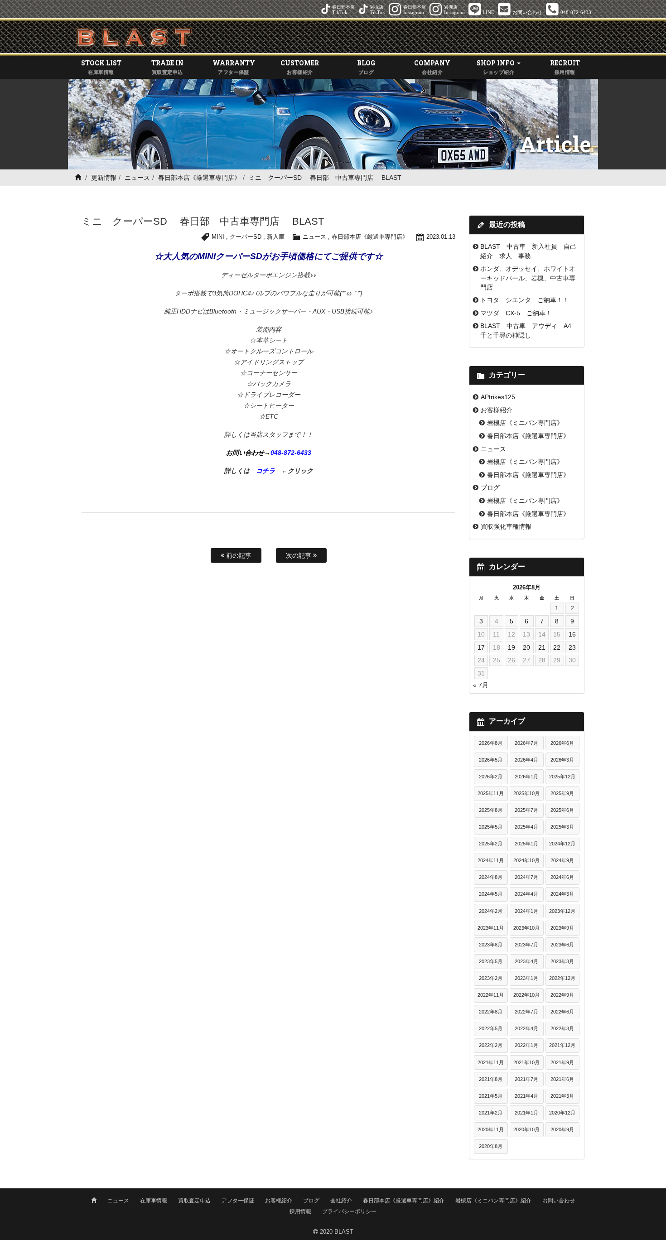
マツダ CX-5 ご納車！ (516, 313)
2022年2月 (490, 1045)
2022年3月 (562, 1028)
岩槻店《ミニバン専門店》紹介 (493, 1200)
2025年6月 (562, 810)
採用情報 (300, 1211)
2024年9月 (562, 860)
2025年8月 (490, 810)
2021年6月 (562, 1079)
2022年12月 (562, 978)
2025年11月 (491, 793)
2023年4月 (526, 961)
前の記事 (237, 555)
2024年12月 (562, 843)
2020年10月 (526, 1129)
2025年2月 (490, 843)
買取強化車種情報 (506, 526)
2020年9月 (562, 1129)
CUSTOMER (299, 66)
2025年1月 (526, 843)
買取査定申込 (194, 1200)
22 (556, 647)
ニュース (137, 177)
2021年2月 (490, 1112)
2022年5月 (490, 1028)
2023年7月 (526, 944)
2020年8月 (490, 1146)
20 (526, 647)
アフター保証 (238, 1200)
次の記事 (299, 555)
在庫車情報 (153, 1200)
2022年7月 (526, 1011)
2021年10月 (526, 1062)
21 (541, 647)
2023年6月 (562, 944)
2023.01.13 (440, 236)
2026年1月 (526, 776)
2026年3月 (562, 759)
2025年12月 (562, 776)
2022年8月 (490, 1011)
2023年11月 (491, 928)
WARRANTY (233, 66)
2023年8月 (490, 944)
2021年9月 (562, 1062)
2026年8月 (490, 743)
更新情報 (103, 177)
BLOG (366, 66)
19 (511, 647)
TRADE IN (167, 66)
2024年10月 (526, 860)
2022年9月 (562, 995)
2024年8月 (490, 877)
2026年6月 (562, 743)
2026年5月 (490, 759)
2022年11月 (491, 995)
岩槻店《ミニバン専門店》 (525, 422)
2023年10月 (526, 928)
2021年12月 (562, 1045)
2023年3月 (562, 961)
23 (572, 647)
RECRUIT (565, 66)
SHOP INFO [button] (496, 66)
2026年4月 (526, 759)
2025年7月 (526, 810)
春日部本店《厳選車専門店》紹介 (403, 1200)
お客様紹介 (496, 410)
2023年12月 (562, 911)
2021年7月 (526, 1079)
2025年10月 (526, 793)
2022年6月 (562, 1011)
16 (572, 634)
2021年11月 (491, 1062)
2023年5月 (490, 961)
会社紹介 (341, 1200)
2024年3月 (562, 894)
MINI (218, 236)
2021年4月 (526, 1096)
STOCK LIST (101, 66)
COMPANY (432, 66)
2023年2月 (490, 978)
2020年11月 (491, 1129)
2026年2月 (490, 776)
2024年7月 (526, 877)
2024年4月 (526, 894)
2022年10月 (526, 995)
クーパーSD (245, 236)
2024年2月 (490, 911)
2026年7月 (526, 743)
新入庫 (276, 236)
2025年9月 (562, 793)
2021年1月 (526, 1112)
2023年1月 (526, 978)
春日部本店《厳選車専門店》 (199, 177)
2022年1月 (526, 1045)
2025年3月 (562, 827)
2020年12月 (562, 1112)
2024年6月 (562, 877)
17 (481, 647)
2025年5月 (490, 827)
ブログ (490, 487)
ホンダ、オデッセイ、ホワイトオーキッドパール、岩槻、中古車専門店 (527, 278)
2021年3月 (562, 1096)
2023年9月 (562, 928)
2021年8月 (490, 1079)
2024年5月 (490, 894)
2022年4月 (526, 1028)
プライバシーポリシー (349, 1211)
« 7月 (480, 685)
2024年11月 (491, 860)
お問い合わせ (558, 1200)
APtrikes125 (498, 396)
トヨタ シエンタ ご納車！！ (524, 300)
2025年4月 (526, 827)
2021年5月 (490, 1096)
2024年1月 (526, 911)
